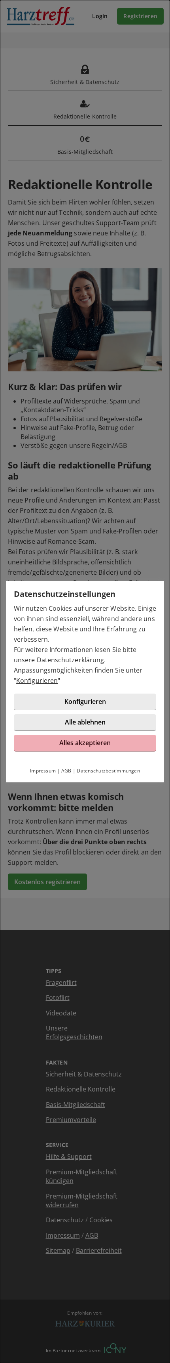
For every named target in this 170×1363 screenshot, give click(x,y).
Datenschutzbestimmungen (108, 770)
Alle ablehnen (85, 722)
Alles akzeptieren (85, 742)
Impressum (43, 770)
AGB (66, 770)
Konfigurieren (37, 680)
